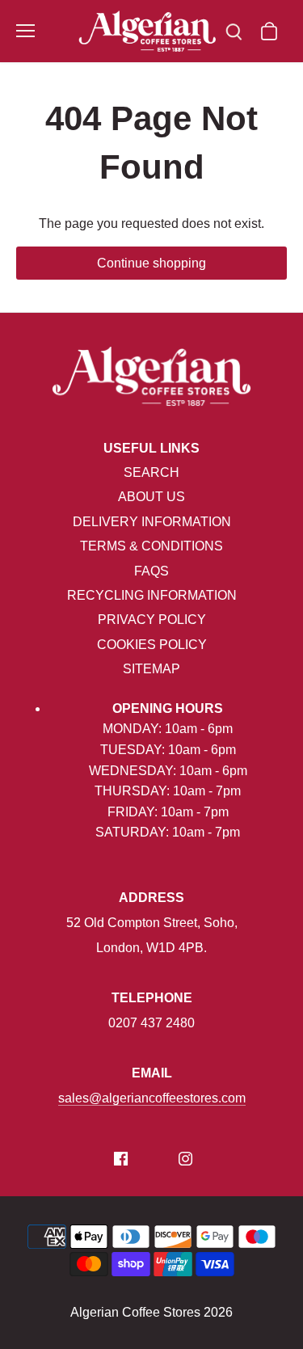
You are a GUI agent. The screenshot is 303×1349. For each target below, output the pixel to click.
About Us (151, 497)
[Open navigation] (25, 30)
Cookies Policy (152, 644)
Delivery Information (152, 522)
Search (151, 472)
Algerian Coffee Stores (135, 1312)
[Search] (233, 31)
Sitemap (151, 669)
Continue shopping (151, 263)
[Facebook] (121, 1158)
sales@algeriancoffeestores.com (152, 1098)
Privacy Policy (152, 619)
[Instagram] (185, 1158)
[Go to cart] (269, 31)
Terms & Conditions (151, 546)
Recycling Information (152, 595)
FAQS (151, 571)
